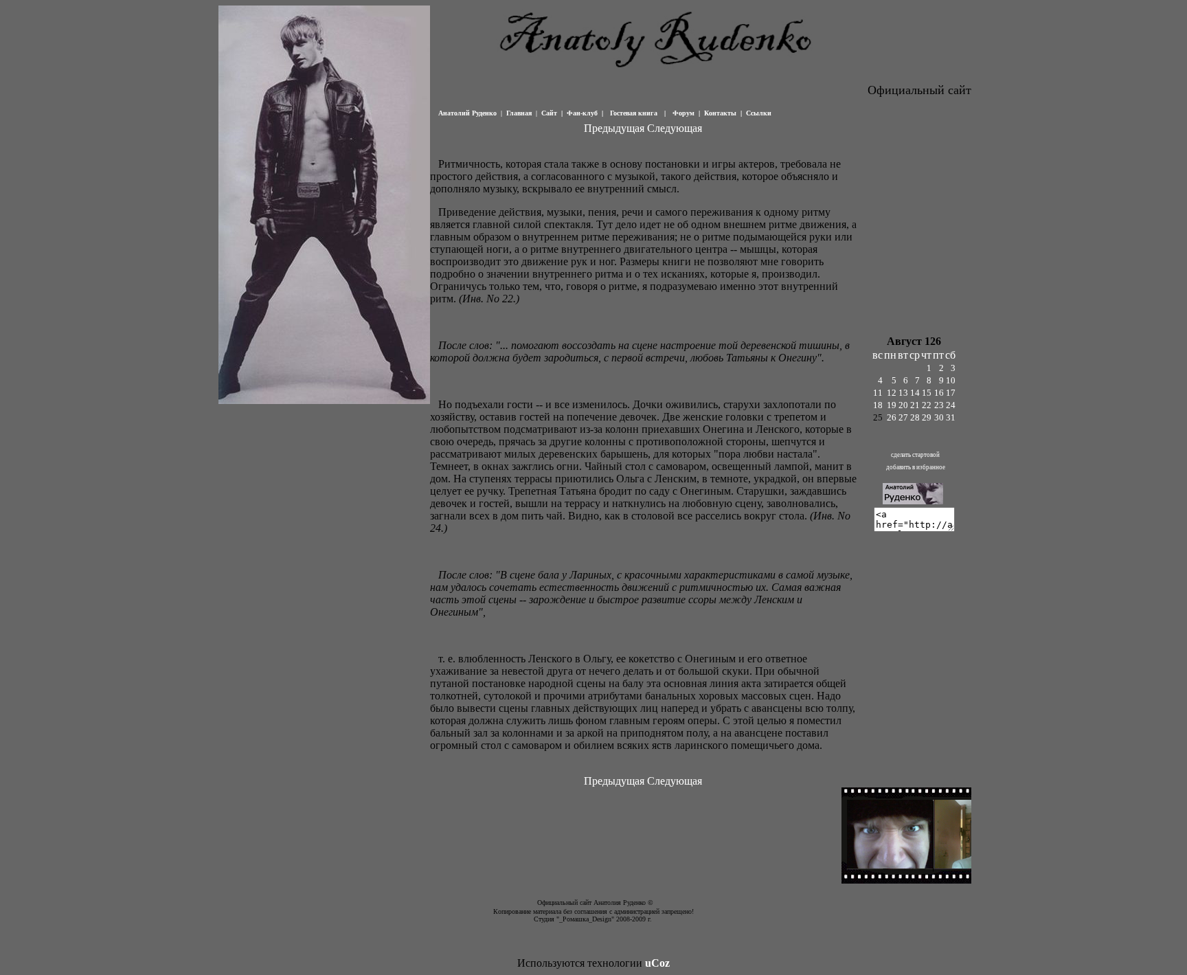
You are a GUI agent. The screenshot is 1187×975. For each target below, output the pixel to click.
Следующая (674, 128)
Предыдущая (614, 128)
